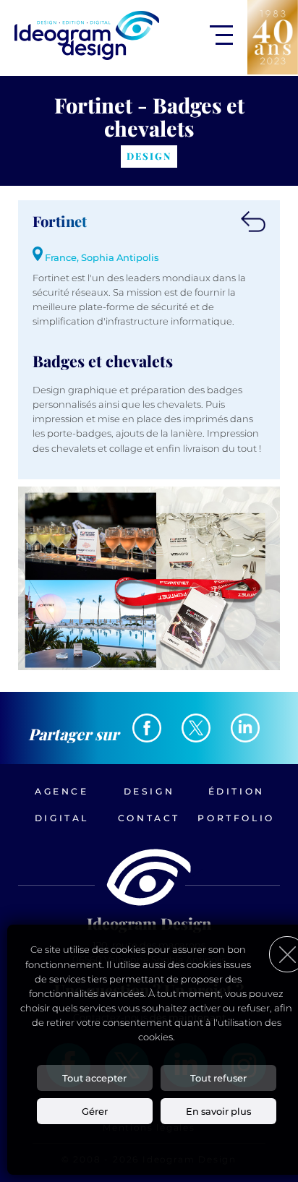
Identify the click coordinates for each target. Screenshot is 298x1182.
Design (149, 791)
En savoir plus (218, 1111)
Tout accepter (94, 1078)
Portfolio (235, 818)
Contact (149, 818)
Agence (62, 791)
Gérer (95, 1111)
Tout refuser (218, 1078)
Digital (62, 818)
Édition (236, 791)
